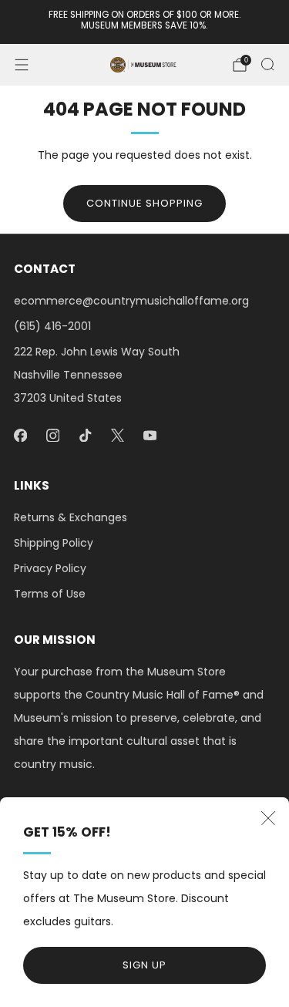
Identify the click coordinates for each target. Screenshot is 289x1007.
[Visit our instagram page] (52, 435)
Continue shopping (144, 203)
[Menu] (21, 64)
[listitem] (145, 22)
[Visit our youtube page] (149, 435)
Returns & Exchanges (70, 517)
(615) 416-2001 (52, 326)
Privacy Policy (50, 568)
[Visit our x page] (117, 435)
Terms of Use (50, 593)
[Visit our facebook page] (20, 435)
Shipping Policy (53, 543)
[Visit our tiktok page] (85, 435)
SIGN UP (144, 965)
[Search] (267, 64)
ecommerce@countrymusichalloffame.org (131, 300)
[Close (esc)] (268, 818)
